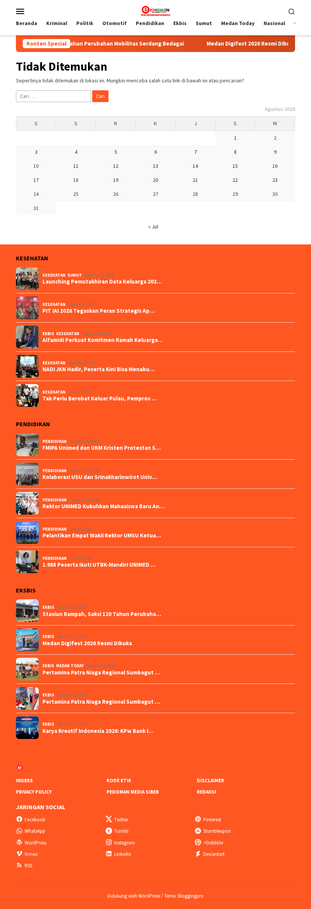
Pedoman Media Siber (133, 792)
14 (195, 165)
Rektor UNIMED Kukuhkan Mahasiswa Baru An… (103, 506)
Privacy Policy (34, 792)
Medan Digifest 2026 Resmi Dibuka (238, 43)
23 (275, 179)
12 (115, 165)
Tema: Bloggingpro (184, 896)
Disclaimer (210, 780)
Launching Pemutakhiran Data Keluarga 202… (102, 281)
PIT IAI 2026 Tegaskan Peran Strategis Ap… (98, 310)
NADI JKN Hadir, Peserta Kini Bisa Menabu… (98, 369)
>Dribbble (213, 843)
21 (195, 179)
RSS (28, 865)
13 (155, 165)
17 (36, 179)
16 (275, 165)
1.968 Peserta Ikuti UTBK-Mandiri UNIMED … (99, 564)
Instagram (124, 843)
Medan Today (70, 665)
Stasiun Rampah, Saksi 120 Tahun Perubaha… (101, 614)
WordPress (35, 843)
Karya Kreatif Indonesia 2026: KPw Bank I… (98, 731)
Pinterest (212, 819)
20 (155, 179)
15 (235, 165)
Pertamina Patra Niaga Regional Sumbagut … (101, 672)
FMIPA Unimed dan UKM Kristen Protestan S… (101, 447)
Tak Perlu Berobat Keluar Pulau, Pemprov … (99, 398)
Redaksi (206, 792)
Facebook (35, 819)
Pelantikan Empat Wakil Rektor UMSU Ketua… (101, 535)
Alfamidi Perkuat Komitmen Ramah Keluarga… (102, 340)
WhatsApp (35, 831)
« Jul (153, 226)
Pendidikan (54, 441)
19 (115, 179)
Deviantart (214, 854)
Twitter (121, 819)
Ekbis (48, 333)
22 (235, 179)
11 (76, 165)
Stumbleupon (217, 831)
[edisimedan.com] (155, 10)
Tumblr (121, 831)
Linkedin (122, 854)
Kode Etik (119, 780)
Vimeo (31, 854)
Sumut (75, 275)
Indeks (24, 780)
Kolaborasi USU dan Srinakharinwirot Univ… (99, 477)
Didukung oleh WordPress (133, 896)
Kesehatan (54, 275)
